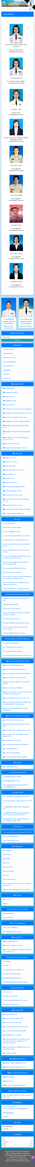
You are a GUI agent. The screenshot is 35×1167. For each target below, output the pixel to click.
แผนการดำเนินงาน (9, 405)
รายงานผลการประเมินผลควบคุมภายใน (15, 1031)
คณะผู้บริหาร (8, 850)
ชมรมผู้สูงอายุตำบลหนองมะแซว (13, 931)
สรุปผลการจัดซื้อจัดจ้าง (11, 482)
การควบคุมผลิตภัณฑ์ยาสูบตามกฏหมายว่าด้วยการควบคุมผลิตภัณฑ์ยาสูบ (16, 786)
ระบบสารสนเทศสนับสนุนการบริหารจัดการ (16, 1000)
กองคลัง (7, 863)
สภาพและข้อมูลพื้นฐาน (10, 362)
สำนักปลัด (7, 859)
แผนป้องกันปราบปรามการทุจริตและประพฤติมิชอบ (18, 409)
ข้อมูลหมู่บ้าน (7, 370)
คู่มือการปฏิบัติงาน (9, 1077)
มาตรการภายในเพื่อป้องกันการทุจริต (18, 661)
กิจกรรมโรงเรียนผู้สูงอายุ (18, 923)
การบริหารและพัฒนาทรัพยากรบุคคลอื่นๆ (16, 757)
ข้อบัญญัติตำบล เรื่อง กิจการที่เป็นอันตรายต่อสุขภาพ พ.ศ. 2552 (15, 439)
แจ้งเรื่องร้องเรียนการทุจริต (11, 619)
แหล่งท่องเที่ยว (9, 917)
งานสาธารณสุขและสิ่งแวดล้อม (17, 772)
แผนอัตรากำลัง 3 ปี (9, 396)
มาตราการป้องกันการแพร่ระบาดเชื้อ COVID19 (18, 832)
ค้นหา (18, 340)
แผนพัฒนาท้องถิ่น (18, 384)
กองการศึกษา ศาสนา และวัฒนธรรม (14, 970)
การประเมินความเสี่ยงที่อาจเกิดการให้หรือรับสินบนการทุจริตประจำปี (16, 563)
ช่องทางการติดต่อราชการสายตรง (17, 1091)
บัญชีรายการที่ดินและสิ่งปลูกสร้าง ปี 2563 (15, 1063)
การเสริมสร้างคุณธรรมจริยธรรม (14, 647)
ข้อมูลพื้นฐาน (18, 345)
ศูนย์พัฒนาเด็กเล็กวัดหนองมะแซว (13, 978)
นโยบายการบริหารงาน (10, 358)
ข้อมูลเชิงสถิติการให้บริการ (11, 604)
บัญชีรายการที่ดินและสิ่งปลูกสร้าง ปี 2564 (15, 1067)
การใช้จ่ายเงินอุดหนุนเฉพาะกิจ (13, 491)
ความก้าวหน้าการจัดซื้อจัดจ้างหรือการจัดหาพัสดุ (17, 509)
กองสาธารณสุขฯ (9, 871)
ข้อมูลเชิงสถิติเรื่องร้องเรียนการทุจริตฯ (14, 633)
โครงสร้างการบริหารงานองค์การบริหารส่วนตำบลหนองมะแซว (17, 884)
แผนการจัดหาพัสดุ (10, 466)
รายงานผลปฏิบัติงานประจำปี (12, 532)
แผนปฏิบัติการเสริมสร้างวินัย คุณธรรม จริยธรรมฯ (17, 413)
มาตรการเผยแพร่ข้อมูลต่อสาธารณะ (14, 665)
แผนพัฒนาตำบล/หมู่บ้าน (11, 392)
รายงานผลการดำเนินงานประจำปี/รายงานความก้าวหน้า (16, 551)
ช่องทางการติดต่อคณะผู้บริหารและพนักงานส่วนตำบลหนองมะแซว (17, 1096)
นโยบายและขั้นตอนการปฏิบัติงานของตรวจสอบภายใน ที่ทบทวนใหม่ (16, 1048)
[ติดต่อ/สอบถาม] (33, 1157)
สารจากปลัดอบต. (27, 326)
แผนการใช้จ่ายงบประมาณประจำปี (14, 470)
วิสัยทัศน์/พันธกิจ (8, 353)
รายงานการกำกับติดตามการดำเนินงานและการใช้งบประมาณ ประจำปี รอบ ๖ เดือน (17, 557)
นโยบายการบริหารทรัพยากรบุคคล (14, 720)
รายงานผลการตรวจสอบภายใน (13, 1022)
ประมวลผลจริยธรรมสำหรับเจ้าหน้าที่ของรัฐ (16, 744)
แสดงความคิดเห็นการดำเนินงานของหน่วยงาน (16, 623)
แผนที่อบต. (7, 374)
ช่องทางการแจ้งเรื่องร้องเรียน (12, 609)
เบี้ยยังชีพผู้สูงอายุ (9, 1113)
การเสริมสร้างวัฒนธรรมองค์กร (13, 651)
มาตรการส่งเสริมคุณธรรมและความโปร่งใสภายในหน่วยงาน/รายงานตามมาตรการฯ (17, 693)
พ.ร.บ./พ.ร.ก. (8, 992)
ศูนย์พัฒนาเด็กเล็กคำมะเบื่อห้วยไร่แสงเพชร (16, 982)
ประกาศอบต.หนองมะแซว (11, 836)
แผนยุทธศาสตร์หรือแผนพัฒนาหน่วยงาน (15, 448)
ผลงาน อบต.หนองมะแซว (11, 941)
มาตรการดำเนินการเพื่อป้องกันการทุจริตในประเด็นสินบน (15, 709)
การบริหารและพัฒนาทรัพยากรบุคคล (18, 716)
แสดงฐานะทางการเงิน (11, 462)
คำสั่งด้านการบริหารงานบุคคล (13, 740)
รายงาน (18, 519)
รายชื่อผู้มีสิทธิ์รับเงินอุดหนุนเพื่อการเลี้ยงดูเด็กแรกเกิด (16, 808)
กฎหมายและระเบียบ (18, 988)
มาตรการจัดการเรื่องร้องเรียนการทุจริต (15, 678)
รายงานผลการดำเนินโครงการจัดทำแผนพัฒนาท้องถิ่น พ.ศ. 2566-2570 (17, 951)
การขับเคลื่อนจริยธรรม (11, 749)
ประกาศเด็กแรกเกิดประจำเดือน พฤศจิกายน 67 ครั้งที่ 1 (17, 802)
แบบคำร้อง (18, 763)
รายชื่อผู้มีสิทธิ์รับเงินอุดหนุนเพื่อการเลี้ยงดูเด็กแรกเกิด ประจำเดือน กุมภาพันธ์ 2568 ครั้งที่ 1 (16, 814)
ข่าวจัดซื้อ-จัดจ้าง (9, 478)
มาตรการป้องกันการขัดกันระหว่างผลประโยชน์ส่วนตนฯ (16, 683)
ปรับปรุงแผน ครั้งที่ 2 (11, 1053)
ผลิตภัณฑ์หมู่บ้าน (9, 913)
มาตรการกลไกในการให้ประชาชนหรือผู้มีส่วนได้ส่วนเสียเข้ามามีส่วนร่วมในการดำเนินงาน (17, 703)
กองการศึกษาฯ (9, 867)
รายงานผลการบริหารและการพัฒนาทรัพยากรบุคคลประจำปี (16, 735)
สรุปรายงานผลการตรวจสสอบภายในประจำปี (17, 1027)
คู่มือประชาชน (8, 1081)
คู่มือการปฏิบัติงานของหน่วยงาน (18, 1073)
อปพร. (6, 1117)
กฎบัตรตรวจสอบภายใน (11, 1014)
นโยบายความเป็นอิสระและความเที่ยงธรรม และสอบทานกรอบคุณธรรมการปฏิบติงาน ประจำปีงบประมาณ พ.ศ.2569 (16, 1041)
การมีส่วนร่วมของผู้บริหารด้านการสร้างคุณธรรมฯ (18, 655)
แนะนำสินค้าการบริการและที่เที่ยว (18, 909)
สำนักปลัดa (7, 961)
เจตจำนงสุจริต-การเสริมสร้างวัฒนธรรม (18, 639)
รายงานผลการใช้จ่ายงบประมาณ (13, 505)
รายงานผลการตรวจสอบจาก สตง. (14, 495)
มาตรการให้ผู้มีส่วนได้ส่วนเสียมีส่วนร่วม (15, 669)
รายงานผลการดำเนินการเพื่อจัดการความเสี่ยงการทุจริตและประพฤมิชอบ (17, 614)
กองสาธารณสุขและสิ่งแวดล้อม (12, 974)
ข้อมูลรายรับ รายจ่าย (10, 458)
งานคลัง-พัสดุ (18, 453)
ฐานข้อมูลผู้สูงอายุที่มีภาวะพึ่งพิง (11, 781)
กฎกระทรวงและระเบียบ (11, 996)
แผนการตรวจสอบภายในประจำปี (14, 1018)
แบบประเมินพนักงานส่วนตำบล (12, 572)
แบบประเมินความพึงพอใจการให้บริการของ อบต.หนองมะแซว (15, 628)
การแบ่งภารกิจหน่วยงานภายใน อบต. (18, 957)
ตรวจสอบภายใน (18, 1010)
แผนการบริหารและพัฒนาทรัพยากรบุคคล (15, 417)
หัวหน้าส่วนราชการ (10, 879)
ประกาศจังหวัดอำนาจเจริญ (11, 840)
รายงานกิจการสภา (9, 523)
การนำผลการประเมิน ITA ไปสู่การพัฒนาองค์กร (17, 589)
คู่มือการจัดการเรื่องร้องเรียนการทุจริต (14, 1085)
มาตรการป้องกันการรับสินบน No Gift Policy (17, 698)
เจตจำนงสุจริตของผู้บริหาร (12, 643)
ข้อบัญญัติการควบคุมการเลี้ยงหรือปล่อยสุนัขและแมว (16, 433)
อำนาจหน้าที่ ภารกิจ (9, 366)
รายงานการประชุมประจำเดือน (12, 527)
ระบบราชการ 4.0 (17, 826)
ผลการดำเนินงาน (18, 937)
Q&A (6, 904)
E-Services (8, 899)
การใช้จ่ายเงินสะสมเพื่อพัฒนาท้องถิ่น (15, 487)
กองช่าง (7, 875)
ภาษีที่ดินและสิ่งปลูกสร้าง (18, 1059)
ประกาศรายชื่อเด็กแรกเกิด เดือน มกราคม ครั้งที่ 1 (16, 797)
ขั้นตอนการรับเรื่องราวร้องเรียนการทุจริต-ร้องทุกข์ (16, 599)
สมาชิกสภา (8, 854)
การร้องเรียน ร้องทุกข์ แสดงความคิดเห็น (18, 594)
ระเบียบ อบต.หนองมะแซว (11, 1004)
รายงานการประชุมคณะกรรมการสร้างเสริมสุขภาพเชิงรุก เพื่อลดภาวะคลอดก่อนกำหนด (17, 577)
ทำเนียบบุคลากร (18, 846)
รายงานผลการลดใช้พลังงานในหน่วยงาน (15, 568)
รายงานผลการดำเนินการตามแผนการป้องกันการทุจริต (16, 545)
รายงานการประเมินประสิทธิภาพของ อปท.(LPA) (17, 536)
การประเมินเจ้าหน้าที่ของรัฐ (12, 753)
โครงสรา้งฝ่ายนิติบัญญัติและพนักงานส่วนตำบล (17, 890)
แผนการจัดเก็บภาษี (10, 474)
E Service (18, 895)
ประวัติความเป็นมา (9, 349)
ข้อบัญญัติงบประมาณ (10, 401)
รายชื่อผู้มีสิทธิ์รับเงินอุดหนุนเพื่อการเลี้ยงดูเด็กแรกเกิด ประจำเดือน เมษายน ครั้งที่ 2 (16, 820)
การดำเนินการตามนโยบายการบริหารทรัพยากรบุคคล (16, 725)
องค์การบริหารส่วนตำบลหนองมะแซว (20, 1161)
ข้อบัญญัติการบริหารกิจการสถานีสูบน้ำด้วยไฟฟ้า (17, 421)
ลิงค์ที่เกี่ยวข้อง (18, 1103)
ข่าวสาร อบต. (7, 378)
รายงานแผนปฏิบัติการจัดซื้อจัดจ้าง (14, 513)
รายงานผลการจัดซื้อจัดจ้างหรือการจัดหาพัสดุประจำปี (16, 500)
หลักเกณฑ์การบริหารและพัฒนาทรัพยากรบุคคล (17, 730)
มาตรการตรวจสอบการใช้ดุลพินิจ (14, 688)
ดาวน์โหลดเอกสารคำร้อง (11, 767)
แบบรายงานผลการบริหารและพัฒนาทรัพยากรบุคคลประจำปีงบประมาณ (16, 583)
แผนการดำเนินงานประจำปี (11, 444)
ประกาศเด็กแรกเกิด (17, 792)
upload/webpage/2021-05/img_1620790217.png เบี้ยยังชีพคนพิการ (15, 1108)
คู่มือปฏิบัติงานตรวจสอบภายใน (13, 1035)
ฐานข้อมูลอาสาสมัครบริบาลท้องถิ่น (12, 777)
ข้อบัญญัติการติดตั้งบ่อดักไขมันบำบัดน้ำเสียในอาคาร (16, 426)
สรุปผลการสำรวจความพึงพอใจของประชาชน (16, 540)
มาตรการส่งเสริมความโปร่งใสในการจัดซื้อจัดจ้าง (18, 673)
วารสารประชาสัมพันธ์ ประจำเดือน (13, 945)
